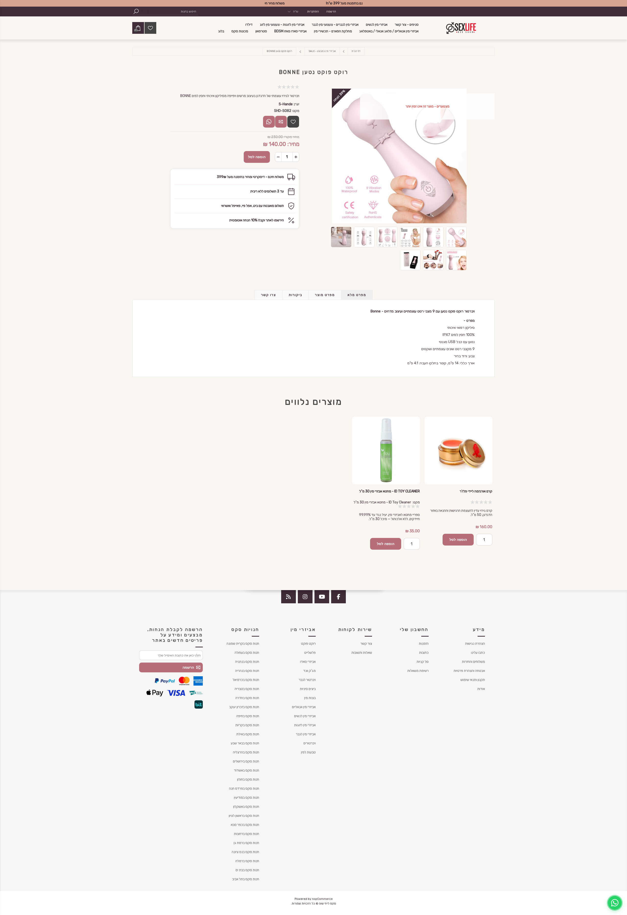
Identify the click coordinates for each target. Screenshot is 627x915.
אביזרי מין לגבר (306, 734)
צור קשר (366, 644)
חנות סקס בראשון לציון (244, 816)
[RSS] (288, 596)
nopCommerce (322, 899)
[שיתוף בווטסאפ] (269, 122)
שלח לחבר (281, 122)
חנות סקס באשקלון (246, 807)
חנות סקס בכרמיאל (246, 680)
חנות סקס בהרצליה (246, 752)
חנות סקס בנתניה (247, 662)
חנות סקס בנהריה (247, 671)
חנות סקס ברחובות (246, 834)
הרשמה (331, 11)
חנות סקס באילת (247, 734)
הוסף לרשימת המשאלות (293, 122)
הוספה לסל (256, 157)
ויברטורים (309, 743)
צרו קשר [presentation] (268, 295)
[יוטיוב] (321, 596)
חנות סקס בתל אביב (245, 879)
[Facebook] (338, 596)
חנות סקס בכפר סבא (245, 825)
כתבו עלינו (478, 653)
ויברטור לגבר (307, 680)
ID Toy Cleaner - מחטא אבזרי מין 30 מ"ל (389, 491)
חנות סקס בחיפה (247, 716)
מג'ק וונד (309, 671)
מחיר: (293, 144)
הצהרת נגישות (475, 644)
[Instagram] (305, 596)
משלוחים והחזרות (473, 662)
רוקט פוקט (308, 644)
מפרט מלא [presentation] (357, 295)
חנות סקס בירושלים (246, 761)
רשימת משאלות (418, 671)
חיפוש (136, 11)
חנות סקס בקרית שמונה (243, 644)
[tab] (357, 295)
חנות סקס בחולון (248, 779)
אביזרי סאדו (308, 662)
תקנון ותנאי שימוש (472, 680)
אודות (481, 689)
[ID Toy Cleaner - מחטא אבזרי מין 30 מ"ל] (386, 450)
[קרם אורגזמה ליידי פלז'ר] (458, 450)
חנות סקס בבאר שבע (245, 743)
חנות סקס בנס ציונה (245, 852)
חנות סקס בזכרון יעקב (244, 707)
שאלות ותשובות (361, 653)
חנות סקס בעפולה (247, 653)
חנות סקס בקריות (247, 725)
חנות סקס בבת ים (247, 870)
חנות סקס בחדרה (247, 698)
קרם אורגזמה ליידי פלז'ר (476, 491)
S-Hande (286, 104)
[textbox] (175, 11)
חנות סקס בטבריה (247, 689)
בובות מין (310, 698)
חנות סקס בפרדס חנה (244, 788)
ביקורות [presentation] (295, 295)
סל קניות (423, 662)
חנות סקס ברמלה (247, 861)
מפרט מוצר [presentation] (325, 295)
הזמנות (424, 644)
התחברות (313, 11)
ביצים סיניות (308, 689)
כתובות (424, 653)
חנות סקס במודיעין (246, 798)
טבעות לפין (308, 752)
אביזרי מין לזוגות (305, 725)
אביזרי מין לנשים (305, 716)
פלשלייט (310, 653)
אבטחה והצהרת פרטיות (469, 671)
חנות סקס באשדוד (246, 770)
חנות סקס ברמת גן (246, 843)
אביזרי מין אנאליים (304, 707)
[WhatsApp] (615, 903)
